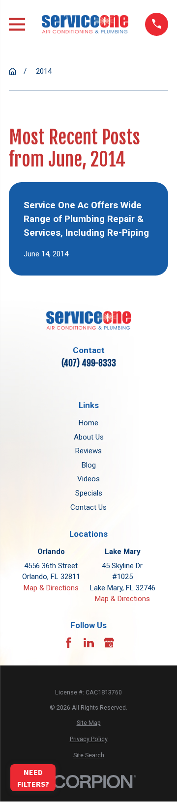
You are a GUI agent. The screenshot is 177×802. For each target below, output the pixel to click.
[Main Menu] (17, 24)
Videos (88, 478)
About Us (89, 437)
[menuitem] (88, 723)
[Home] (85, 24)
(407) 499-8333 (88, 363)
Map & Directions (51, 587)
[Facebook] (68, 642)
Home (88, 422)
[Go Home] (12, 71)
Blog (89, 465)
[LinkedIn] (89, 642)
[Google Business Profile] (109, 642)
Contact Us (88, 507)
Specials (88, 493)
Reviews (88, 450)
